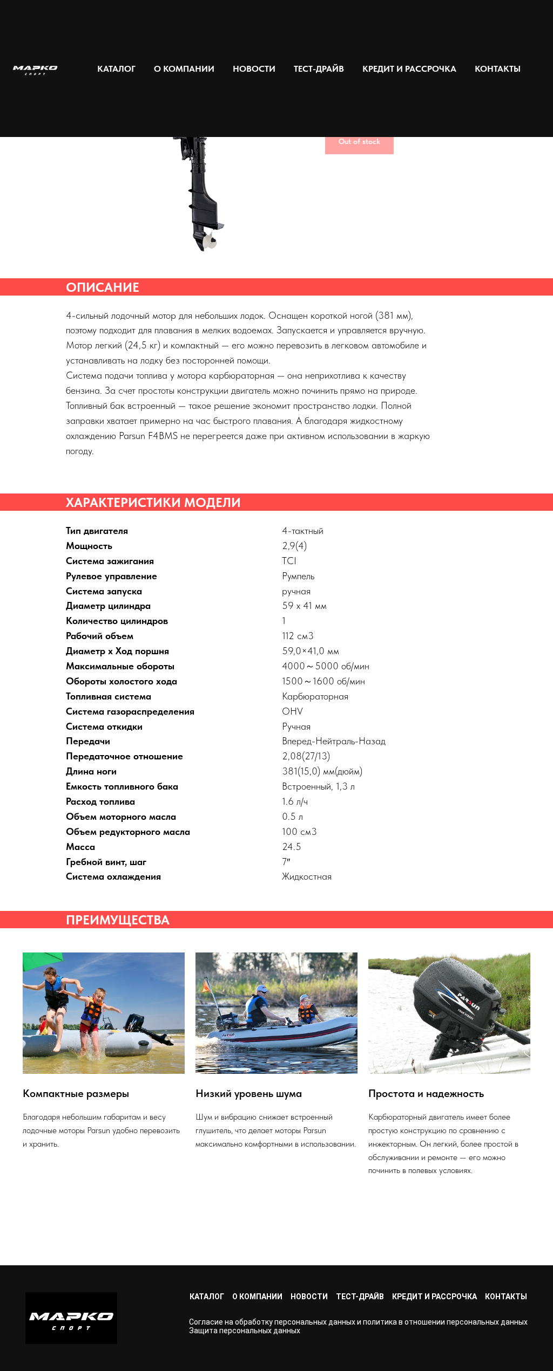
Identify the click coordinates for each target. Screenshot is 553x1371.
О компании (257, 1296)
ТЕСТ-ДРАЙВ (319, 69)
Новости (309, 1296)
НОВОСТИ (254, 69)
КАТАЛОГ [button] (116, 69)
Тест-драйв (360, 1296)
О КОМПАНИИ (184, 69)
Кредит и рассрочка (434, 1296)
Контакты (506, 1296)
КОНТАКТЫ (498, 69)
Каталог (207, 1296)
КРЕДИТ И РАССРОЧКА (409, 69)
